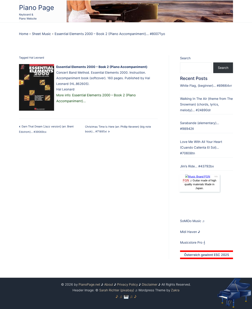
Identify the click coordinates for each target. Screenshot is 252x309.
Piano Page (36, 7)
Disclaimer (149, 284)
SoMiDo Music (191, 221)
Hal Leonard (36, 57)
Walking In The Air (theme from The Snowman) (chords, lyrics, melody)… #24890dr (206, 104)
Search (185, 58)
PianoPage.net (89, 284)
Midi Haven (189, 232)
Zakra (175, 290)
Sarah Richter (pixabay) (116, 290)
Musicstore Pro (191, 242)
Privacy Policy (127, 284)
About (108, 284)
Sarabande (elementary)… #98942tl (199, 126)
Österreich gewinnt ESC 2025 (206, 255)
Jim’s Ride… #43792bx (197, 166)
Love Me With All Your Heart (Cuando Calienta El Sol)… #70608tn (201, 147)
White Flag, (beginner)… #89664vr (206, 85)
